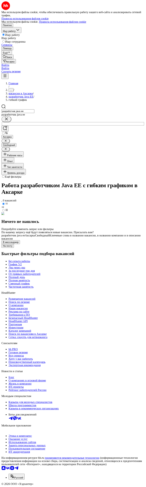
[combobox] (17, 111)
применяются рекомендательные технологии (72, 457)
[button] (5, 65)
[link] (7, 57)
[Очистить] (6, 119)
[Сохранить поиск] (5, 129)
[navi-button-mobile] (5, 76)
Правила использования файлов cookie (62, 21)
